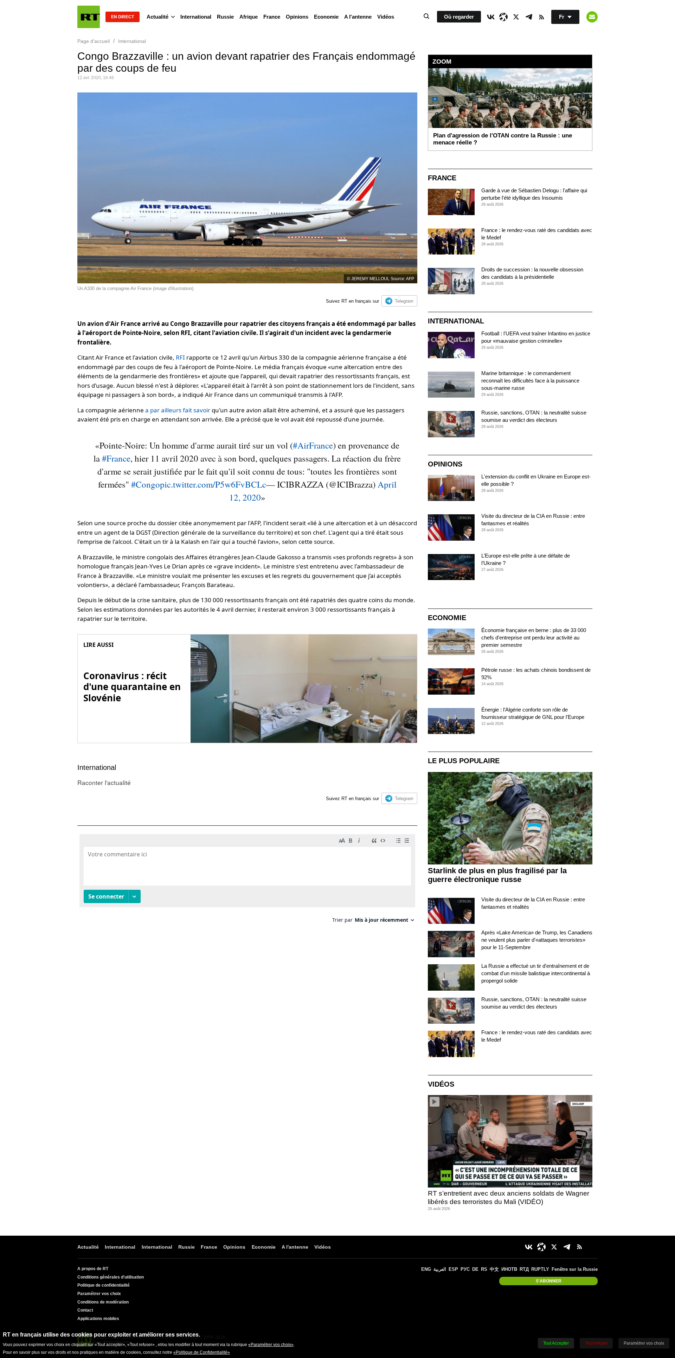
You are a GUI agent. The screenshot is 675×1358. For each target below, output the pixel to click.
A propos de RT (92, 1268)
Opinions (297, 17)
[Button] (592, 16)
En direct (122, 16)
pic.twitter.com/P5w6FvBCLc (213, 484)
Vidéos (385, 17)
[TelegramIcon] (528, 16)
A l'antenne (358, 17)
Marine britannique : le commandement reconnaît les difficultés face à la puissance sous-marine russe (530, 380)
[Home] (88, 17)
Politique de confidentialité (103, 1285)
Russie (225, 17)
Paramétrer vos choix (99, 1293)
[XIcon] (516, 16)
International (195, 17)
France (271, 17)
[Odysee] (503, 16)
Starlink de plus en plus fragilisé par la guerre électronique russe (497, 875)
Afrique (248, 17)
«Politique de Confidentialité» (201, 1352)
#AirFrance (313, 445)
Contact (85, 1310)
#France (116, 458)
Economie (326, 17)
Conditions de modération (103, 1302)
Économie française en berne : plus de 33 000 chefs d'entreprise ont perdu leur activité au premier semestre (533, 637)
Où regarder (459, 17)
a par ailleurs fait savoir (177, 410)
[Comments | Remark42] (247, 881)
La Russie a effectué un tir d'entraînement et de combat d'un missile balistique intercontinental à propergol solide (535, 973)
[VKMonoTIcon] (490, 16)
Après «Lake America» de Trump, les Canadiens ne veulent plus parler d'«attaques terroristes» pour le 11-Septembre (536, 939)
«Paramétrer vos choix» (271, 1344)
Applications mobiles (98, 1318)
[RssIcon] (541, 16)
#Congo (145, 484)
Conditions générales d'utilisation (110, 1277)
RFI (180, 357)
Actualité (157, 17)
